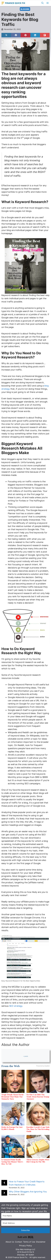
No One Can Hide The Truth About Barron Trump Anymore (37, 1097)
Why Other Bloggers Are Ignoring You (28, 1191)
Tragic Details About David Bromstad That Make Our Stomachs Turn (12, 1097)
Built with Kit (25, 1237)
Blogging (25, 9)
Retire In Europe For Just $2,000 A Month (11, 1128)
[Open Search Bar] (42, 3)
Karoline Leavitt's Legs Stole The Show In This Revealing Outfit (37, 1129)
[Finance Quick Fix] (13, 3)
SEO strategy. (16, 1006)
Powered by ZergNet (43, 1066)
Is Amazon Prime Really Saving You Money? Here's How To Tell (12, 1162)
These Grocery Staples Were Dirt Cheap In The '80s (37, 1161)
